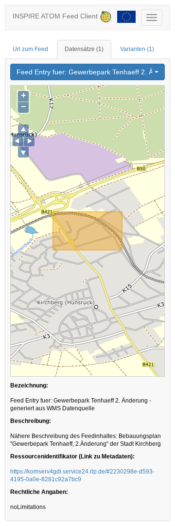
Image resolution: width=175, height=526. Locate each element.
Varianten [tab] (137, 49)
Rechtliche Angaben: (39, 492)
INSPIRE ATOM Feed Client (56, 16)
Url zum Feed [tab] (30, 49)
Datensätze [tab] (84, 49)
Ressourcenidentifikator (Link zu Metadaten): (72, 456)
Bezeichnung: (29, 385)
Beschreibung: (30, 421)
